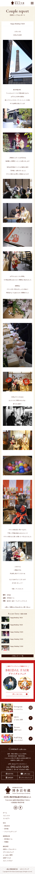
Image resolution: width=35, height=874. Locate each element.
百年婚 (6, 829)
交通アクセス (7, 858)
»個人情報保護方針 (12, 869)
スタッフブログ (7, 861)
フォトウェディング (10, 831)
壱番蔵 (6, 842)
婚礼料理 (5, 846)
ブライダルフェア (8, 852)
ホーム (5, 812)
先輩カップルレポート (10, 849)
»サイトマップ (24, 869)
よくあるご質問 (7, 855)
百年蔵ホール (8, 839)
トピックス (6, 815)
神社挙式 (7, 826)
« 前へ (6, 607)
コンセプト (6, 818)
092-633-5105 (19, 767)
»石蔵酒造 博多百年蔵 (17, 802)
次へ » (28, 607)
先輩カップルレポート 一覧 (17, 607)
